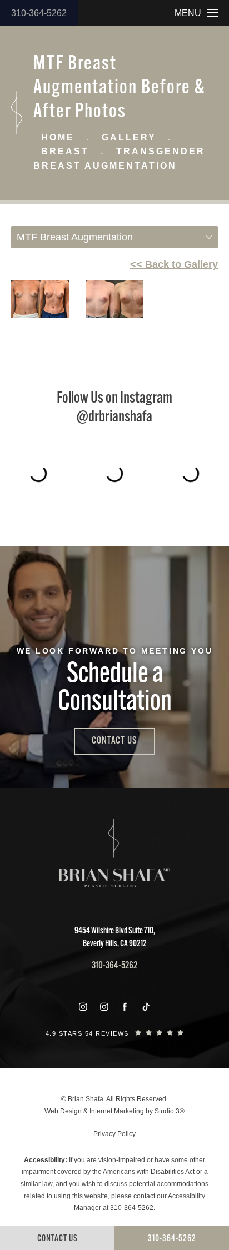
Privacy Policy (114, 1134)
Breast (65, 151)
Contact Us (114, 741)
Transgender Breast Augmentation (119, 158)
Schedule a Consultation (115, 689)
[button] (83, 1007)
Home (57, 137)
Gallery (129, 137)
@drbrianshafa (114, 417)
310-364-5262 (39, 13)
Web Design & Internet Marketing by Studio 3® (114, 1111)
